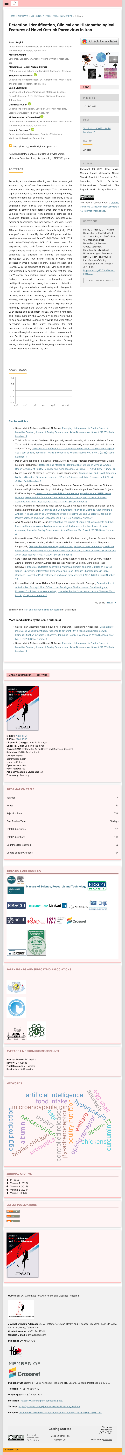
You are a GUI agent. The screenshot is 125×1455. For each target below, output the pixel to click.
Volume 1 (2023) (18, 1193)
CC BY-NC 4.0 (33, 1440)
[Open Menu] (6, 3)
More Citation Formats (99, 280)
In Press (13, 1179)
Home (12, 16)
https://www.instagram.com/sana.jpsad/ (42, 1400)
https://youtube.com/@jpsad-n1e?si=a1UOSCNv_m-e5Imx (49, 1406)
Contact (41, 675)
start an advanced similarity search (42, 609)
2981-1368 (21, 739)
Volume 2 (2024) (18, 1189)
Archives (23, 16)
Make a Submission (20, 675)
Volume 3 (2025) (18, 1186)
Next (110, 602)
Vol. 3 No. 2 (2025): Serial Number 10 (51, 16)
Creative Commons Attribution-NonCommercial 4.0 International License (99, 206)
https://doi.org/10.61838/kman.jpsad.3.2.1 (35, 146)
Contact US (60, 1440)
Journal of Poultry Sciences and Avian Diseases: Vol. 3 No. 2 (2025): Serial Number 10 (70, 468)
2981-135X (21, 736)
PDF (86, 87)
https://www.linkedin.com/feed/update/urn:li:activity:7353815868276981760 (60, 1412)
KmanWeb (107, 1440)
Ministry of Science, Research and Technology (56, 886)
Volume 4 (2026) (18, 1183)
